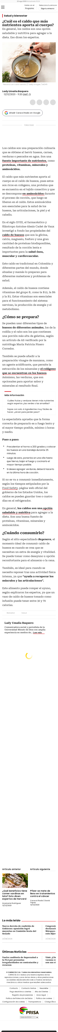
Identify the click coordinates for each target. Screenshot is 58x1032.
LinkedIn (46, 102)
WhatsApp (53, 102)
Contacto (14, 988)
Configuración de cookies (13, 1002)
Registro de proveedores (22, 995)
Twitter (39, 102)
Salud (24, 613)
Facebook (32, 102)
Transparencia (34, 1002)
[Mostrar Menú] (3, 7)
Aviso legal (41, 995)
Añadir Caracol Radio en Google (24, 112)
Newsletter (44, 988)
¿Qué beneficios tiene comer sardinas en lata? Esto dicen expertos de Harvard (14, 894)
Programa (29, 8)
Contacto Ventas (28, 988)
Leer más (37, 632)
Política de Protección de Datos (19, 998)
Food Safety (10, 487)
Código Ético (50, 1002)
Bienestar (11, 613)
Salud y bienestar (15, 15)
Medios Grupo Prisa (29, 1017)
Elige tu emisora (47, 8)
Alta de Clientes (41, 992)
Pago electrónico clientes (20, 992)
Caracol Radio (14, 7)
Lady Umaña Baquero (15, 91)
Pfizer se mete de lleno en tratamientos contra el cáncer (42, 893)
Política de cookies (44, 998)
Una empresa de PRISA (29, 1010)
